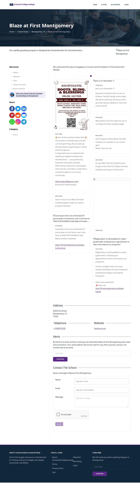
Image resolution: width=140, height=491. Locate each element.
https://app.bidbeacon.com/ (66, 181)
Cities (104, 4)
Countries (116, 4)
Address (15, 72)
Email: (57, 388)
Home (95, 4)
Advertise (77, 457)
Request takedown (19, 89)
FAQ (54, 472)
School (15, 135)
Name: (58, 379)
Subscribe (60, 359)
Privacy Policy (57, 468)
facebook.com (100, 328)
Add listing (77, 461)
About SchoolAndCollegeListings (63, 458)
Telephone (16, 77)
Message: (59, 397)
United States (23, 32)
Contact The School (19, 85)
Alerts (15, 81)
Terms (54, 464)
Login (126, 4)
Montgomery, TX (38, 32)
